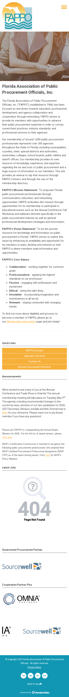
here (4, 412)
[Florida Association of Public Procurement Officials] (17, 28)
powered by (26, 692)
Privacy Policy (34, 667)
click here (7, 437)
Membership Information (21, 321)
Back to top (33, 684)
